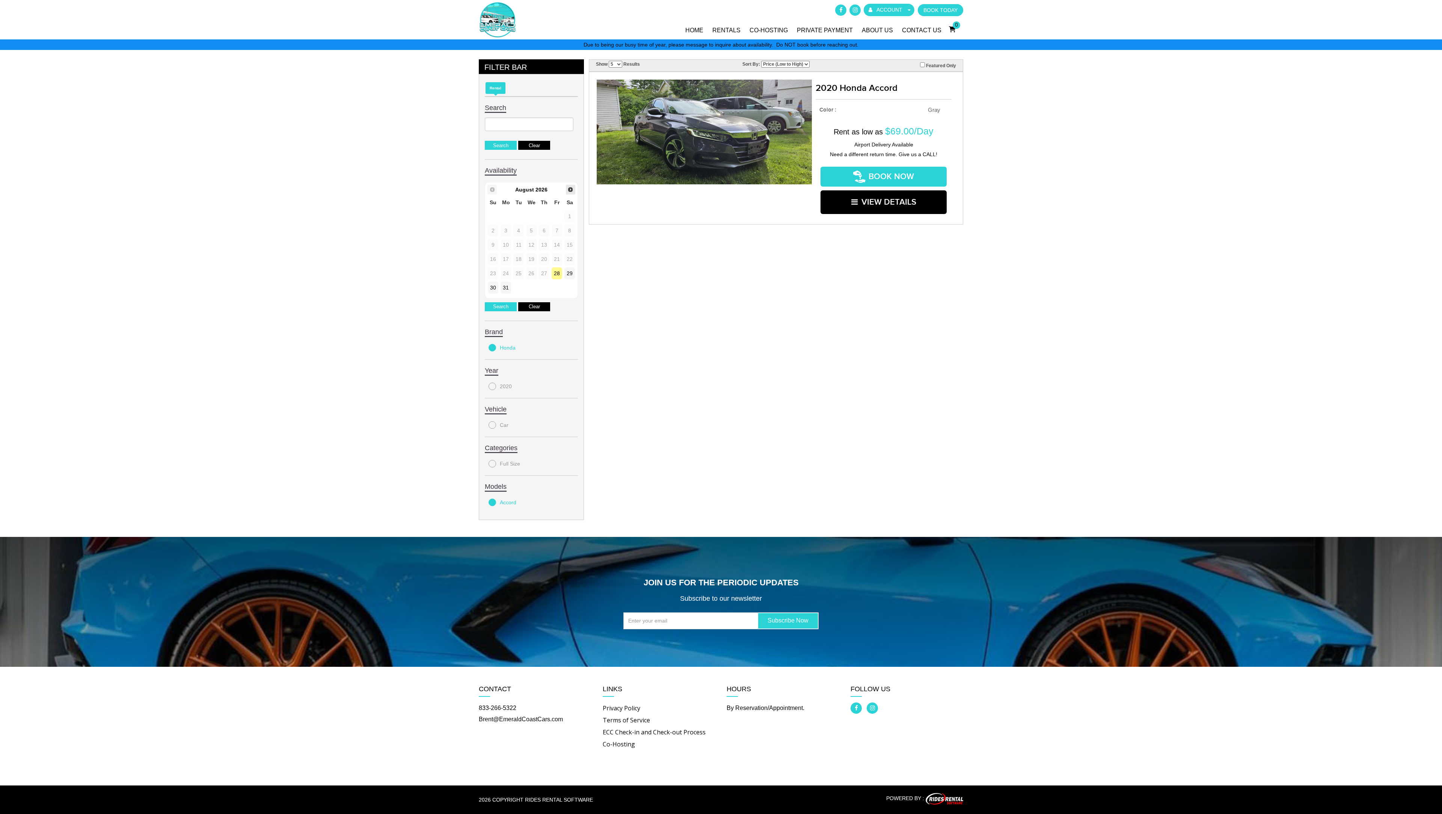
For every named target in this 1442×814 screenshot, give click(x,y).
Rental (495, 88)
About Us (877, 30)
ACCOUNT (889, 10)
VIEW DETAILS (888, 202)
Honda (508, 348)
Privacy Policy (621, 708)
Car (504, 425)
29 (570, 273)
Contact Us (921, 30)
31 (506, 288)
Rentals (726, 30)
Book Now (891, 177)
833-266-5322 (497, 708)
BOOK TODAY (940, 10)
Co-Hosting (769, 30)
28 (557, 273)
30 (493, 288)
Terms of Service (626, 720)
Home (694, 30)
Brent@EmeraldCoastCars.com (521, 719)
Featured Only (940, 65)
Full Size (510, 464)
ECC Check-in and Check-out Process (654, 732)
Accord (508, 502)
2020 (506, 386)
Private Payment (825, 30)
